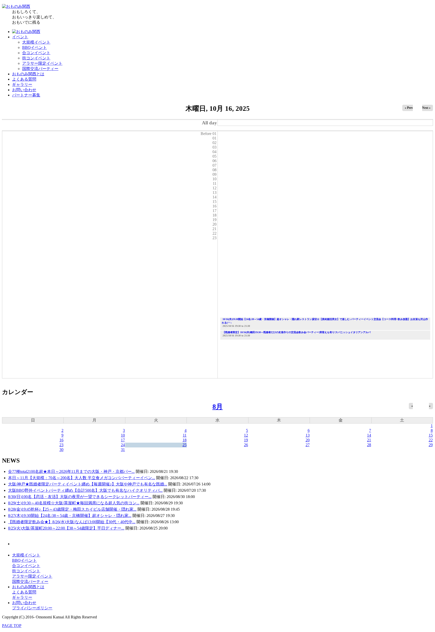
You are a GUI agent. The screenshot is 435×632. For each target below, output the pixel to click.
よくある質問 (24, 79)
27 (308, 445)
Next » (426, 108)
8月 (217, 406)
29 (431, 445)
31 (123, 449)
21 (369, 440)
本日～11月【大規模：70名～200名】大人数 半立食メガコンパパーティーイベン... (81, 478)
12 (246, 435)
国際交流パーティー (40, 68)
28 (369, 445)
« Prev (409, 108)
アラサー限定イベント (42, 63)
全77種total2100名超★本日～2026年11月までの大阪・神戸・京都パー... (71, 471)
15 (431, 435)
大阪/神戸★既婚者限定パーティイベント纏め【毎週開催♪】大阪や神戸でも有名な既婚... (87, 484)
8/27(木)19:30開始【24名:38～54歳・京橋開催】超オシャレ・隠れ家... (69, 515)
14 (369, 435)
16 (61, 440)
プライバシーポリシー (32, 608)
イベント (20, 37)
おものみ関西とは (28, 74)
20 (308, 440)
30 (61, 449)
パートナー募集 (26, 95)
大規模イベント (36, 42)
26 (246, 445)
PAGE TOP (11, 625)
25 (185, 445)
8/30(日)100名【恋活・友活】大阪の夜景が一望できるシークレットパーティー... (80, 497)
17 (123, 440)
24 (123, 445)
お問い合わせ (24, 90)
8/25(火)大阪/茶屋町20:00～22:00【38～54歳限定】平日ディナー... (66, 528)
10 (123, 435)
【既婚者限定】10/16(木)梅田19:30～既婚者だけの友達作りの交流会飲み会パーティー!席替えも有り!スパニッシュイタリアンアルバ (297, 332)
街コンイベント (36, 58)
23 (61, 445)
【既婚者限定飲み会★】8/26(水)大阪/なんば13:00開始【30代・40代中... (71, 522)
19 (246, 440)
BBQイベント (34, 47)
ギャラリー (22, 84)
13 (308, 435)
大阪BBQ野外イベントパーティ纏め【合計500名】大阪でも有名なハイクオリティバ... (85, 490)
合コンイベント (36, 53)
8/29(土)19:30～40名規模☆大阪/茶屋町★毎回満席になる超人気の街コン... (73, 503)
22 (431, 440)
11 (185, 435)
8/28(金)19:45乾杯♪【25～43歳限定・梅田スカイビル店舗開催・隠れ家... (72, 509)
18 (185, 440)
